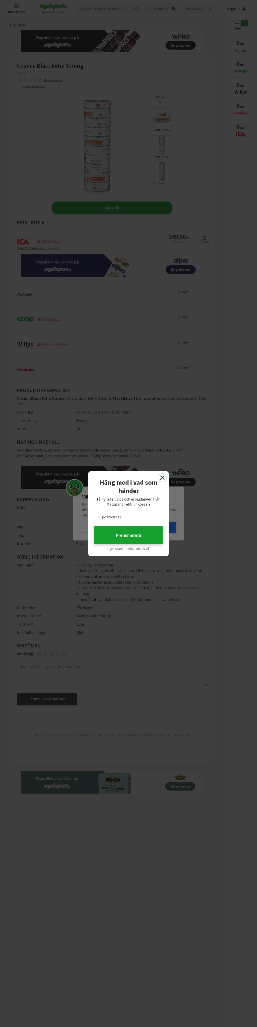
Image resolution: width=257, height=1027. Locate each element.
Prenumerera (128, 535)
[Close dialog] (162, 477)
